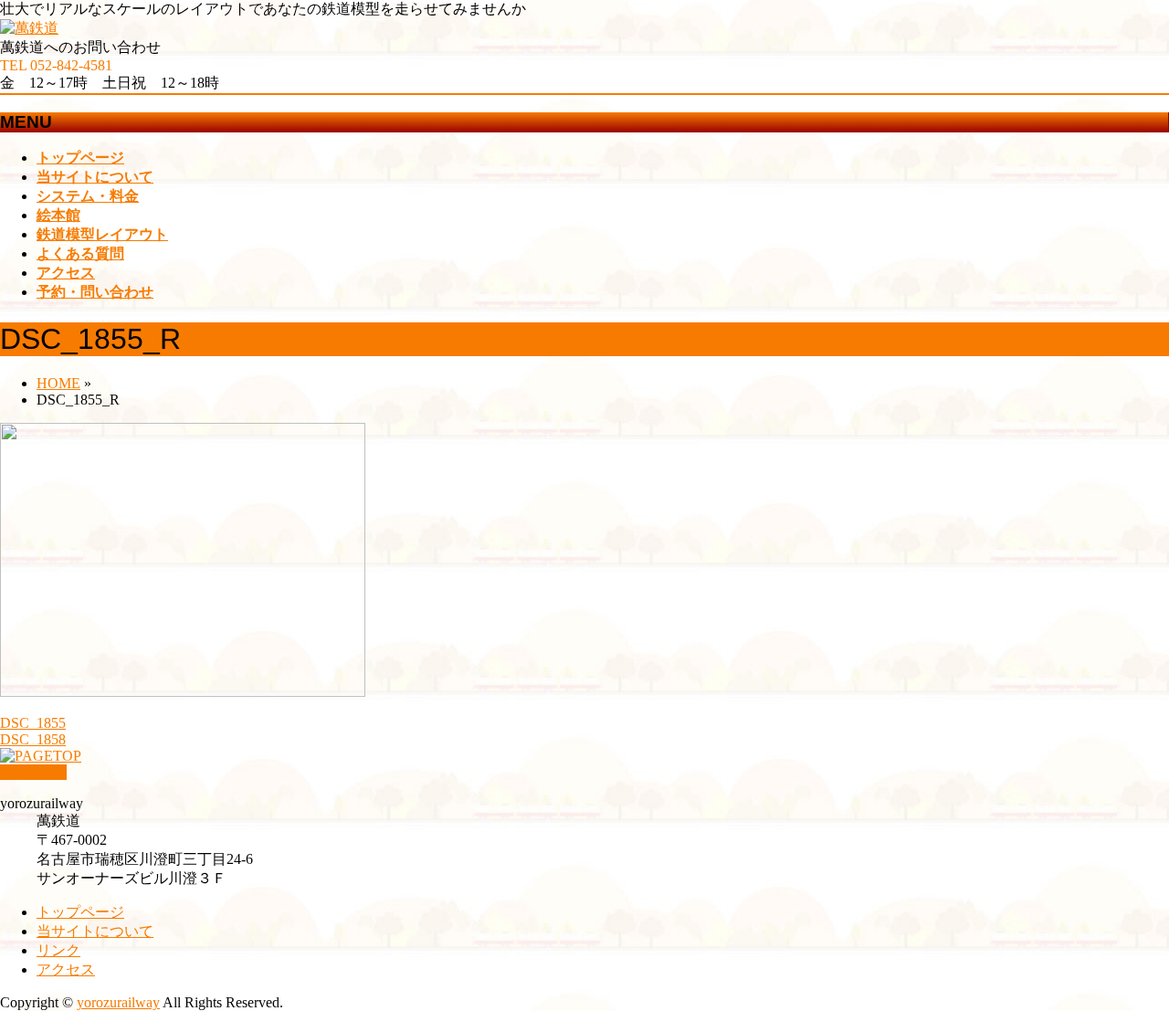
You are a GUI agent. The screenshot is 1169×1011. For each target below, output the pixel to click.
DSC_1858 (33, 739)
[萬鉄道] (29, 28)
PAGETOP (33, 772)
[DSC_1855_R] (182, 692)
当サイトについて (95, 931)
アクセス (66, 969)
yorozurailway (118, 1002)
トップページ (80, 912)
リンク (58, 950)
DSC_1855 (33, 723)
